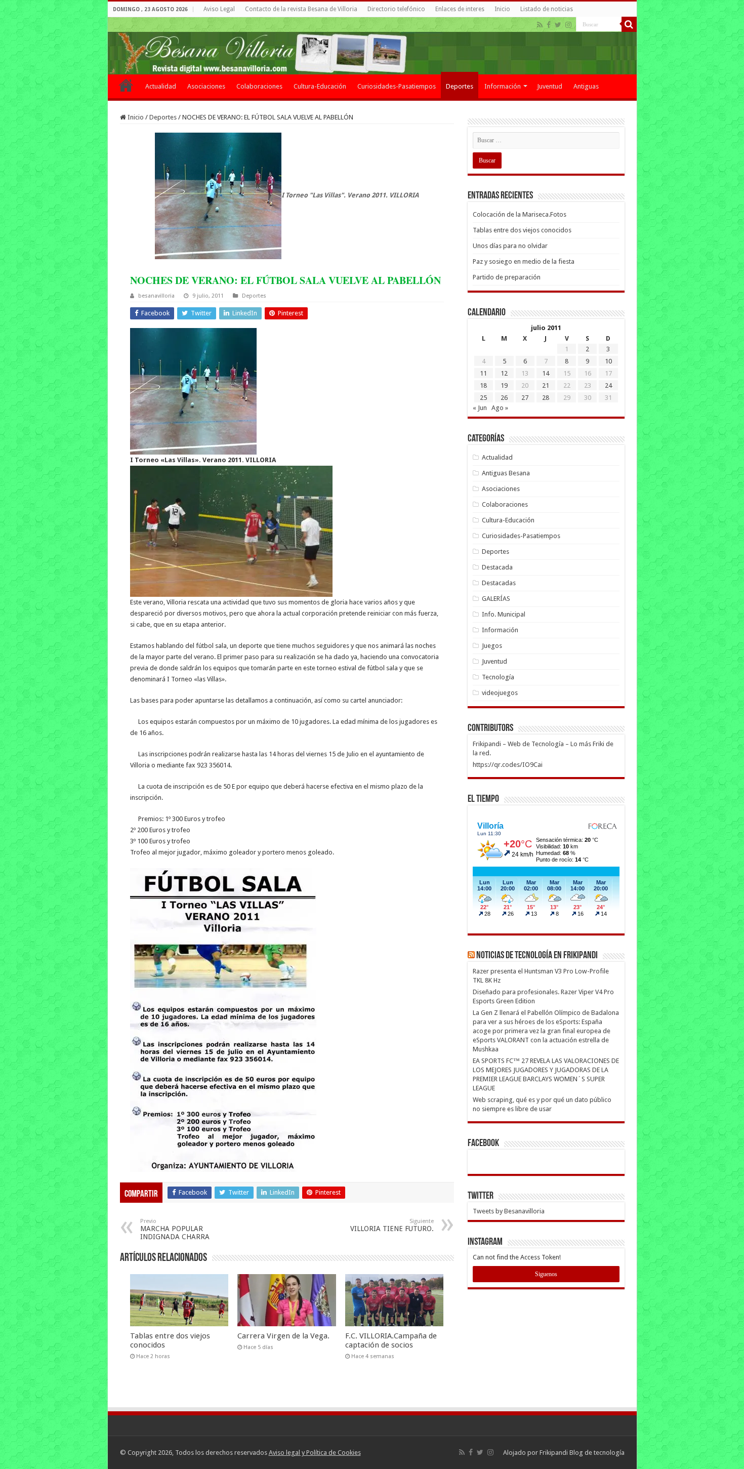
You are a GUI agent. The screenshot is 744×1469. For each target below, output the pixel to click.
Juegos (492, 645)
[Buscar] (629, 24)
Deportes (459, 86)
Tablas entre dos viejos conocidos (522, 230)
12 (504, 373)
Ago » (499, 408)
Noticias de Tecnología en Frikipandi (537, 956)
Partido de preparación (507, 277)
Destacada (497, 567)
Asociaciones (206, 86)
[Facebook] (549, 25)
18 (483, 385)
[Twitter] (558, 25)
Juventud (549, 86)
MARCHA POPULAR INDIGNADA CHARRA (175, 1229)
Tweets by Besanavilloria (509, 1211)
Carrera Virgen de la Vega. (283, 1335)
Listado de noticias (546, 9)
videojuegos (500, 693)
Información (502, 86)
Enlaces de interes (459, 9)
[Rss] (540, 25)
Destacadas (499, 583)
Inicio (502, 9)
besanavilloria (156, 296)
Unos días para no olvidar (510, 246)
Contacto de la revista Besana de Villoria (301, 9)
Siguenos (546, 1274)
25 (483, 397)
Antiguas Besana (506, 473)
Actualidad (160, 86)
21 (545, 385)
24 (608, 385)
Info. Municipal (503, 614)
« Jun (480, 408)
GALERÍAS (496, 598)
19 (504, 385)
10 (608, 361)
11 (483, 373)
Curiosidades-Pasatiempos (396, 86)
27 (524, 397)
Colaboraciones (259, 86)
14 (545, 373)
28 (545, 397)
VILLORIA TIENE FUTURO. (392, 1225)
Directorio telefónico (396, 9)
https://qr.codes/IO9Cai (508, 764)
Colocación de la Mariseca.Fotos (519, 214)
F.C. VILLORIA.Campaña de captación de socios (391, 1340)
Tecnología (498, 677)
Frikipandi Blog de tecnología (582, 1452)
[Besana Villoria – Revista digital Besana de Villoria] (372, 45)
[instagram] (568, 25)
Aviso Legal (219, 9)
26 (504, 397)
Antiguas (586, 86)
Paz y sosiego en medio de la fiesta (523, 261)
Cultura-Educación (320, 86)
